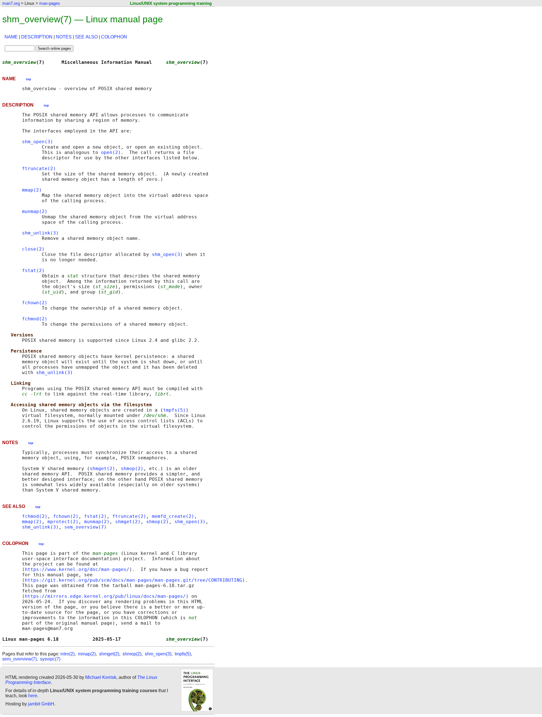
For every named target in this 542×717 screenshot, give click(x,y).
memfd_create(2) (173, 516)
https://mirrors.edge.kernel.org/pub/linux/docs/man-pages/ (105, 596)
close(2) (33, 249)
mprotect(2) (62, 521)
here (32, 695)
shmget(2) (102, 468)
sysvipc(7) (50, 659)
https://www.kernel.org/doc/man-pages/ (77, 569)
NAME (11, 36)
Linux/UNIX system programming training (171, 3)
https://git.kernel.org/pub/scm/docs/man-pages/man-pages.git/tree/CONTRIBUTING (133, 580)
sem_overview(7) (85, 527)
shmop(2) (132, 468)
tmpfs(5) (174, 410)
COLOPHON (114, 36)
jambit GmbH (41, 703)
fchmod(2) (34, 318)
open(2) (111, 152)
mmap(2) (32, 190)
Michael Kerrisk (100, 677)
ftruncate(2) (39, 168)
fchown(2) (34, 302)
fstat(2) (33, 270)
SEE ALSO (86, 36)
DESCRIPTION (37, 36)
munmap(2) (34, 211)
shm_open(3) (37, 141)
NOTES (64, 36)
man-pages (49, 3)
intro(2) (67, 653)
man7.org (11, 3)
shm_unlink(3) (40, 233)
